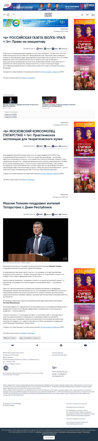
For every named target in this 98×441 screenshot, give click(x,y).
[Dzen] (61, 345)
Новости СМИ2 (11, 115)
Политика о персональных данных (76, 403)
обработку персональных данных (47, 432)
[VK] (12, 345)
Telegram (31, 78)
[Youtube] (85, 345)
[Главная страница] (48, 15)
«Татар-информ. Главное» (49, 72)
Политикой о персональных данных (69, 432)
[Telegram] (37, 345)
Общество (64, 29)
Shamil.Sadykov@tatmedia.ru (74, 424)
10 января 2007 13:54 (60, 125)
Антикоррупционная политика (75, 407)
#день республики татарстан (30, 338)
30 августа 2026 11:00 (60, 197)
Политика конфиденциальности (75, 419)
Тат (13, 15)
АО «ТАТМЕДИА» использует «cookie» (77, 410)
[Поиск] (82, 15)
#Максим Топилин (9, 338)
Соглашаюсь (49, 437)
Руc (4, 15)
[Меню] (93, 15)
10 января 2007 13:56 (61, 31)
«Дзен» (24, 78)
